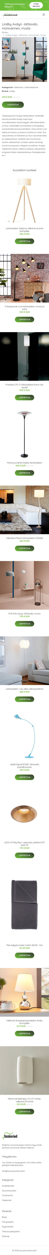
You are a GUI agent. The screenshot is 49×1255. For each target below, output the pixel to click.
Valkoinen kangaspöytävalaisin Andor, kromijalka (24, 1022)
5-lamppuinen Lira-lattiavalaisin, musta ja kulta (24, 307)
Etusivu (5, 32)
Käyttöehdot (7, 1226)
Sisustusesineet (9, 1190)
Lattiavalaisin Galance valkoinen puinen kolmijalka (24, 229)
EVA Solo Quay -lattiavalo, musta (24, 613)
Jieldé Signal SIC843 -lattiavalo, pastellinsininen (24, 765)
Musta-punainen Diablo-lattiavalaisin (24, 462)
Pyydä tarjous (36, 5)
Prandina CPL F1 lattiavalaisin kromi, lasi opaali (24, 386)
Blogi (4, 1217)
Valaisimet (18, 87)
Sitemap (5, 1236)
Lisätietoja (13, 104)
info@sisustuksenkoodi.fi (13, 1171)
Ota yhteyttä (7, 1222)
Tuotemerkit (7, 1195)
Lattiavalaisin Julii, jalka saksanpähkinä (24, 689)
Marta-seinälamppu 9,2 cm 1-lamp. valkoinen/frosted (24, 1100)
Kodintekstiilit (8, 1186)
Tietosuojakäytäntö (11, 1231)
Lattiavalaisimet (31, 87)
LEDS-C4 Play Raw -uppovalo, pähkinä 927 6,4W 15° (24, 843)
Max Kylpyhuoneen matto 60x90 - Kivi (25, 945)
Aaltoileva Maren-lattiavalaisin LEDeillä (24, 538)
